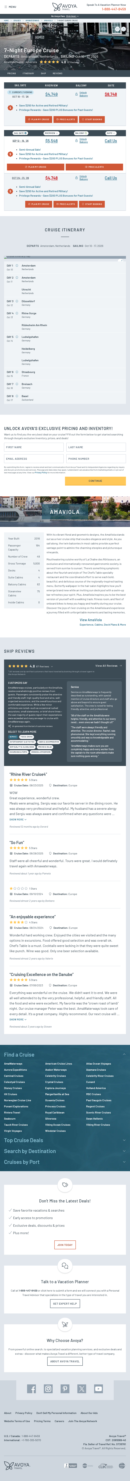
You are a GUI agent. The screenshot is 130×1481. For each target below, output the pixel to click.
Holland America (96, 1088)
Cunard (90, 1081)
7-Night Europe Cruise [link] (67, 21)
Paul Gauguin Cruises (98, 1100)
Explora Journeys (55, 1088)
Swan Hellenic (94, 1118)
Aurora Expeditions (15, 1069)
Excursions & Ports (18, 752)
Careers (59, 1421)
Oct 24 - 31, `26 (20, 178)
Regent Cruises (95, 1106)
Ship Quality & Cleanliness (22, 747)
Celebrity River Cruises (100, 1075)
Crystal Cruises (54, 1081)
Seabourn (10, 1118)
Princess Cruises (55, 1106)
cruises (17, 21)
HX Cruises (10, 1094)
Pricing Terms (42, 1421)
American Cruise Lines (58, 1063)
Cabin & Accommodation (49, 742)
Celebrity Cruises (55, 1075)
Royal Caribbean (54, 1112)
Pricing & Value (45, 747)
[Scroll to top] (121, 1472)
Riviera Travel (12, 1112)
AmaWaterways (13, 1063)
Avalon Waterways (56, 1069)
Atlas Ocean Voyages (98, 1063)
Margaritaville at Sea (57, 1094)
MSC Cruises (93, 1094)
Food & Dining (26, 737)
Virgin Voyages (13, 1130)
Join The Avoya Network (82, 1421)
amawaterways (32, 21)
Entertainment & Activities (22, 742)
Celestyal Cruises (14, 1081)
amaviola (48, 21)
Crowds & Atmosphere (41, 752)
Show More (16, 819)
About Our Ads (89, 1412)
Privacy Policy (41, 472)
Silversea (50, 1118)
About (7, 1412)
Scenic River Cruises (98, 1112)
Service (13, 737)
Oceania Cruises (54, 1100)
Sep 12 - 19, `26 (21, 140)
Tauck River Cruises (16, 1124)
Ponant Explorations (16, 1106)
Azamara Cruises (96, 1069)
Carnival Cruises (13, 1075)
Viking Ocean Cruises (57, 1124)
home (6, 21)
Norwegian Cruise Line (17, 1100)
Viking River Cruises (98, 1124)
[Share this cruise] (123, 29)
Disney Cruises (13, 1088)
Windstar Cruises (55, 1130)
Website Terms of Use (17, 1421)
